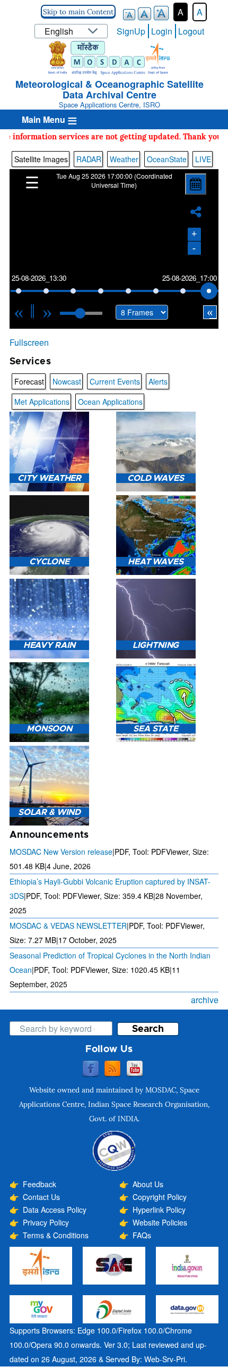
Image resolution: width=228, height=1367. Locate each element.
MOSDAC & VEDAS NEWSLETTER (68, 925)
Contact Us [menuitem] (41, 1197)
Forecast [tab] (29, 381)
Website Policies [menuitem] (160, 1222)
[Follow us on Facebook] (90, 1069)
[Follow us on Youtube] (134, 1069)
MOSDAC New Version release (61, 851)
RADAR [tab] (88, 159)
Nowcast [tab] (66, 381)
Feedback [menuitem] (39, 1184)
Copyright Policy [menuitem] (160, 1197)
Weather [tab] (124, 159)
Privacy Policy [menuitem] (46, 1222)
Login (161, 31)
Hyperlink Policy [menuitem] (159, 1209)
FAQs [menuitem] (142, 1235)
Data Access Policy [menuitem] (54, 1209)
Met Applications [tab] (41, 401)
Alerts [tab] (158, 381)
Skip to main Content (78, 11)
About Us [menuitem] (148, 1184)
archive (204, 1000)
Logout (191, 31)
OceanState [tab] (167, 159)
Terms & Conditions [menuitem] (56, 1235)
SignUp (131, 31)
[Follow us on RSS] (112, 1069)
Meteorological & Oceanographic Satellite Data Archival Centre (109, 89)
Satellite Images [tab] (41, 159)
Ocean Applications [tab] (110, 401)
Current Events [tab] (115, 381)
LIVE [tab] (203, 159)
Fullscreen (29, 342)
